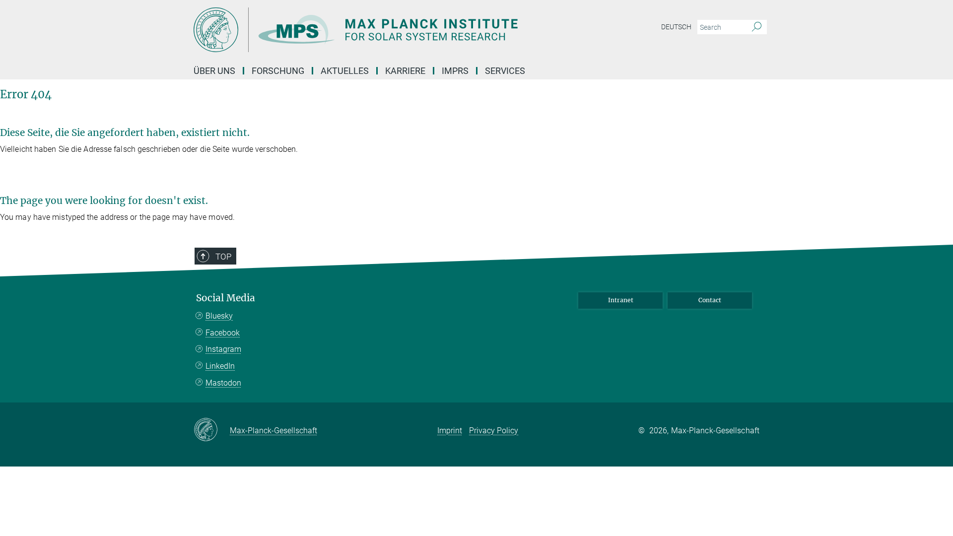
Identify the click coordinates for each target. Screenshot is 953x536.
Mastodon (223, 383)
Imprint (449, 430)
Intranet (620, 300)
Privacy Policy (493, 430)
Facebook (222, 332)
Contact (709, 300)
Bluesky (219, 316)
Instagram (223, 349)
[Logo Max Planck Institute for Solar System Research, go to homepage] (380, 29)
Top (223, 257)
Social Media (225, 298)
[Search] (757, 27)
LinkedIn (220, 366)
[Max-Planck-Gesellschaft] (212, 430)
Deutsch (676, 27)
